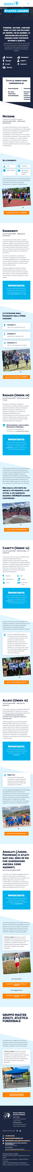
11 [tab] (28, 676)
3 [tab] (13, 208)
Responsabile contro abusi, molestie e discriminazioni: (16, 1143)
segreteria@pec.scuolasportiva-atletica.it (17, 1140)
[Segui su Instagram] (17, 1131)
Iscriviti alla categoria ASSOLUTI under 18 (16, 985)
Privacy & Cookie (8, 1153)
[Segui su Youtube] (20, 1131)
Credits (16, 1153)
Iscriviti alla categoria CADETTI (16, 682)
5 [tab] (18, 207)
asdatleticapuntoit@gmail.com (14, 1138)
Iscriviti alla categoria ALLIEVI (16, 833)
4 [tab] (12, 677)
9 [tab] (25, 371)
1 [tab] (9, 208)
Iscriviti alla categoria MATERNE (16, 212)
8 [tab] (25, 207)
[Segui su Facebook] (14, 1131)
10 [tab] (27, 371)
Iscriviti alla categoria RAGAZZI (17, 529)
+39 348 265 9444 (10, 1135)
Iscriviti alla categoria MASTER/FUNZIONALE (16, 1095)
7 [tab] (20, 524)
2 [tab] (11, 208)
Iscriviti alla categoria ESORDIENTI (16, 377)
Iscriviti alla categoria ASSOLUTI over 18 (16, 996)
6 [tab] (20, 207)
